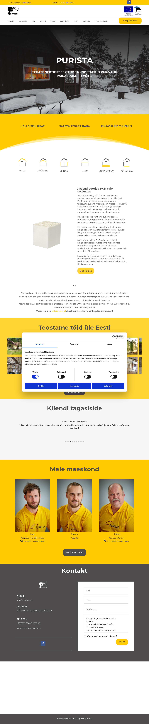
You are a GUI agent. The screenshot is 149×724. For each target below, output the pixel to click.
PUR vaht (23, 21)
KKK (33, 21)
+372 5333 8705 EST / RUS (29, 628)
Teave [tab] (109, 344)
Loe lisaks (86, 270)
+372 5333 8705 (59, 3)
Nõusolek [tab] (40, 344)
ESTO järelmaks (101, 21)
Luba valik (74, 386)
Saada (122, 642)
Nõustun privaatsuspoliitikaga (100, 636)
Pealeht (10, 21)
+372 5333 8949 (16, 3)
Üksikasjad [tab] (74, 344)
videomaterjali (59, 311)
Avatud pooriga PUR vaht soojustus (95, 190)
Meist (75, 21)
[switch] (61, 377)
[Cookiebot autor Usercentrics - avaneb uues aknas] (114, 337)
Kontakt (86, 21)
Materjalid (64, 21)
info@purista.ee (24, 600)
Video (53, 21)
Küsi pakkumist (130, 21)
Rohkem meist (74, 552)
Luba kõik (108, 386)
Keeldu (41, 386)
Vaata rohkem (74, 392)
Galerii (43, 21)
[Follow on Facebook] (129, 2)
